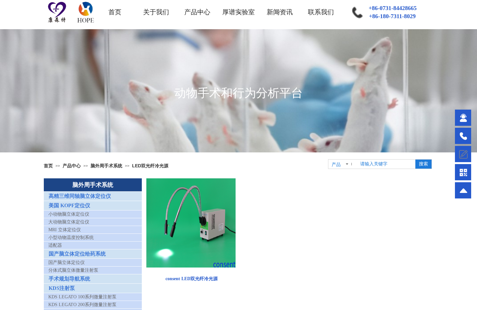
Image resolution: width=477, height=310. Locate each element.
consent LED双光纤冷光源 (191, 278)
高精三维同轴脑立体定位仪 (80, 196)
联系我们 (321, 12)
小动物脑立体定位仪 (68, 214)
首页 (114, 12)
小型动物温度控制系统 (71, 237)
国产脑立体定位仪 (66, 262)
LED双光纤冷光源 (150, 165)
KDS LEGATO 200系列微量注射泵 (82, 304)
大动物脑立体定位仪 (68, 222)
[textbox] (386, 164)
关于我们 (156, 12)
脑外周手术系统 (106, 165)
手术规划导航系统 (69, 278)
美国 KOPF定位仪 (69, 205)
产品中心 (197, 12)
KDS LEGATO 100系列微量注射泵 (82, 296)
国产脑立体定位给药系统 (77, 253)
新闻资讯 (280, 12)
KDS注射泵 (62, 288)
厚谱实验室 (238, 12)
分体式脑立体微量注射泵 (73, 270)
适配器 (55, 245)
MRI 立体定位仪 (64, 229)
